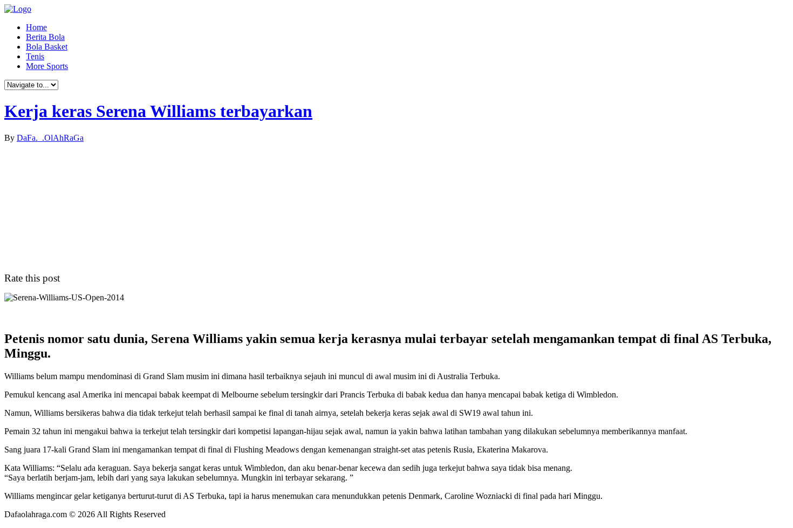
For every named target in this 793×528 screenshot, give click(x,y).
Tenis (35, 56)
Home (36, 27)
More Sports (47, 66)
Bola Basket (46, 46)
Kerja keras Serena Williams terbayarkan (158, 111)
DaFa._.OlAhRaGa (50, 137)
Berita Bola (45, 37)
